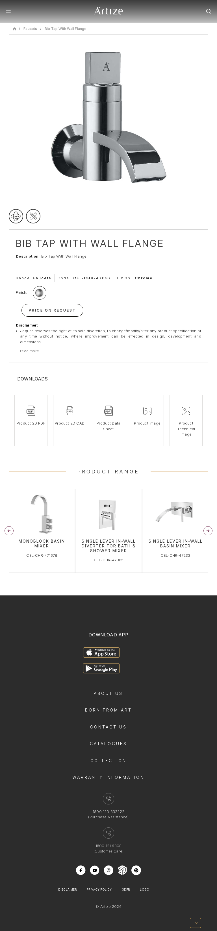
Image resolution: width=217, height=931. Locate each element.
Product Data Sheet (108, 426)
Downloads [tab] (32, 379)
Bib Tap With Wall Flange (66, 29)
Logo (144, 889)
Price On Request (52, 310)
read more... (31, 351)
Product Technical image (186, 428)
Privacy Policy (99, 889)
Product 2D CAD (69, 423)
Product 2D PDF (31, 423)
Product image (147, 423)
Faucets (30, 29)
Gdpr (126, 889)
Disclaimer (67, 889)
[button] (207, 530)
